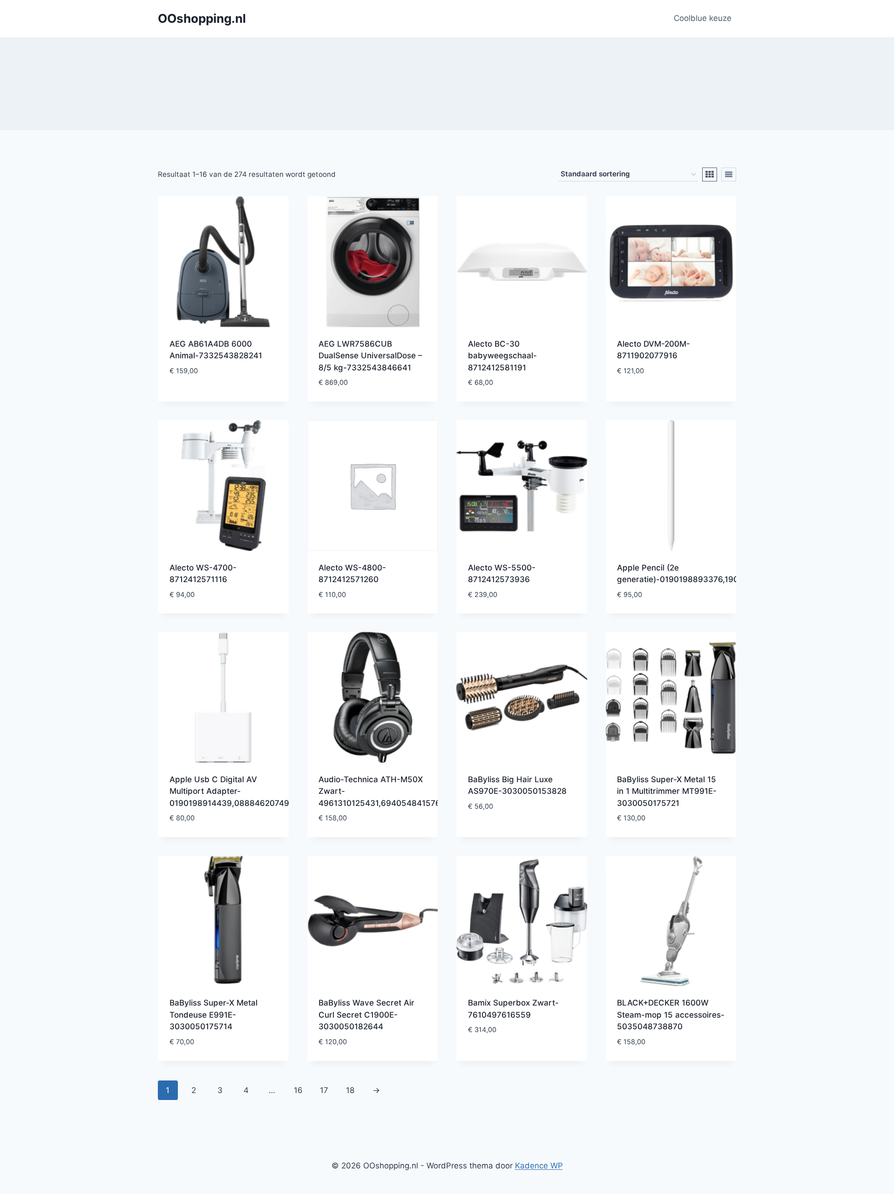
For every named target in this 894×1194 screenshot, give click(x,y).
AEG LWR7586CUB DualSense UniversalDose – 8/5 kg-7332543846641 (370, 355)
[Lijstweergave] (728, 174)
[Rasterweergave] (709, 174)
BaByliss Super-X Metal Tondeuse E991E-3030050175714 (213, 1014)
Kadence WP (539, 1165)
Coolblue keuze (702, 18)
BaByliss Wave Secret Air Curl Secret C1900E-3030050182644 (366, 1014)
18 (350, 1090)
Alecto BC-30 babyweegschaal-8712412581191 (502, 355)
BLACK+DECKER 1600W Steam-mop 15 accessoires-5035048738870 (671, 1014)
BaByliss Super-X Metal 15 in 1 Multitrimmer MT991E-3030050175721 (667, 791)
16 (298, 1090)
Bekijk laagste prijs (209, 398)
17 (324, 1090)
